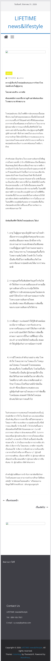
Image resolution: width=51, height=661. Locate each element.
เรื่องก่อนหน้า (12, 500)
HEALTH (9, 73)
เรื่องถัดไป (40, 507)
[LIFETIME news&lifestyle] (6, 37)
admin (21, 78)
